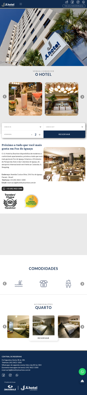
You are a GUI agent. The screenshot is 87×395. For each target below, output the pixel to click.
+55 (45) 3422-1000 (14, 188)
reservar (64, 134)
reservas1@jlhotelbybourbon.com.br (16, 370)
